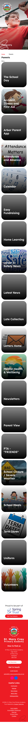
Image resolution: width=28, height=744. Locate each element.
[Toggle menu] (25, 4)
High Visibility (14, 708)
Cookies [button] (14, 716)
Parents (11, 54)
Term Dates (14, 691)
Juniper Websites (19, 704)
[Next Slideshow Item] (25, 20)
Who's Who (14, 693)
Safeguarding (14, 696)
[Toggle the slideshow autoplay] (25, 29)
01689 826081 (14, 671)
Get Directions (12, 662)
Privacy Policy (14, 714)
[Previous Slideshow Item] (25, 25)
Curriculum (14, 686)
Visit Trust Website (12, 616)
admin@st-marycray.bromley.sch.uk (14, 674)
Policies (14, 688)
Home (3, 54)
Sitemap (14, 712)
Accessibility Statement (14, 710)
